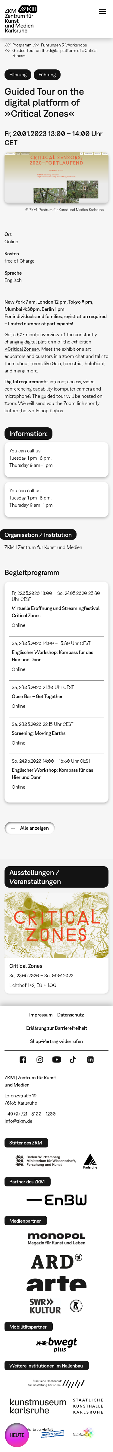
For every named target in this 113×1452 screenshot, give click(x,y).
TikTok (73, 1059)
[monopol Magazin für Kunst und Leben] (57, 1239)
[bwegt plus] (56, 1344)
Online (11, 241)
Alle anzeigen (34, 828)
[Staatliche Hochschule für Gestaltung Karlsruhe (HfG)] (57, 1384)
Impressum (41, 1014)
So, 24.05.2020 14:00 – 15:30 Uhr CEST (51, 761)
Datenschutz (70, 1014)
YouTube (57, 1059)
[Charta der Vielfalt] (40, 1433)
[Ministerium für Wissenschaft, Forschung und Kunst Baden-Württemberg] (45, 1160)
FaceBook (23, 1059)
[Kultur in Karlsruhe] (75, 1305)
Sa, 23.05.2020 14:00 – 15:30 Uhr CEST (51, 643)
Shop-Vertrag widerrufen (56, 1041)
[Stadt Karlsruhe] (90, 1161)
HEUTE (17, 1435)
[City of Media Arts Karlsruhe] (84, 1433)
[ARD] (56, 1261)
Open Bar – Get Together (37, 696)
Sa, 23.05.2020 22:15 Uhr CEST (43, 724)
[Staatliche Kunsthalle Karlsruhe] (88, 1406)
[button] (56, 177)
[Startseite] (26, 19)
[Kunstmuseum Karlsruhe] (38, 1406)
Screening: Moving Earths (38, 733)
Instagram (40, 1059)
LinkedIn (90, 1059)
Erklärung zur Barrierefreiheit (56, 1028)
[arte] (57, 1283)
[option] (56, 943)
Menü (102, 11)
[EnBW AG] (57, 1200)
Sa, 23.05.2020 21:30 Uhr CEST (43, 687)
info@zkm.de (18, 1121)
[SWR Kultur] (45, 1305)
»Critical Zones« (22, 349)
